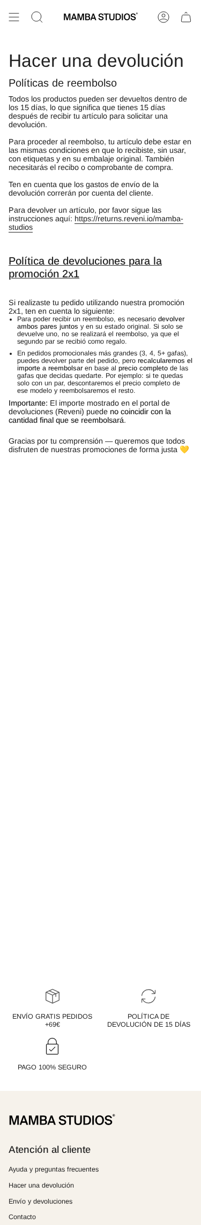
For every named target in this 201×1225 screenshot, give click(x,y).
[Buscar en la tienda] (37, 17)
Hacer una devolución (41, 1185)
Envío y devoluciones (40, 1201)
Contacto (22, 1217)
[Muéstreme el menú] (14, 17)
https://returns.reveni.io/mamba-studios (96, 222)
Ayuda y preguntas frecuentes (54, 1169)
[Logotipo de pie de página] (62, 1120)
